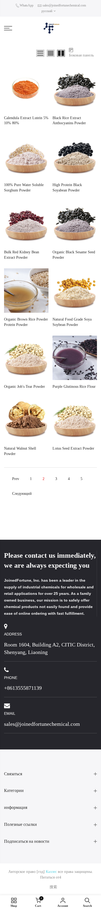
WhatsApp (26, 5)
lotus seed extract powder (73, 448)
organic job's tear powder (24, 387)
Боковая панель (81, 55)
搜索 (53, 887)
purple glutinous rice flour (74, 387)
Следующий (22, 494)
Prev (15, 479)
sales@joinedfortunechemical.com (64, 5)
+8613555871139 (23, 688)
